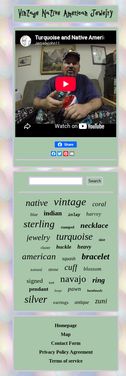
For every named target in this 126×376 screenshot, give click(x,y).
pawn (74, 289)
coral (99, 204)
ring (98, 280)
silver (35, 299)
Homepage (66, 325)
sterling (39, 223)
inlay (74, 214)
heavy (84, 246)
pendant (38, 289)
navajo (73, 278)
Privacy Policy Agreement (66, 352)
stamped (67, 227)
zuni (101, 301)
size (102, 239)
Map (66, 334)
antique (82, 302)
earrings (61, 302)
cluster (45, 248)
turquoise (74, 236)
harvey (93, 214)
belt (51, 282)
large (58, 290)
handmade (94, 290)
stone (53, 269)
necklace (94, 225)
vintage (70, 202)
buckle (63, 247)
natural (36, 269)
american (39, 256)
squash (69, 258)
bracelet (95, 256)
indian (53, 213)
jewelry (38, 237)
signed (35, 280)
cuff (71, 267)
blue (34, 214)
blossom (92, 269)
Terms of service (66, 360)
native (37, 203)
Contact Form (65, 343)
